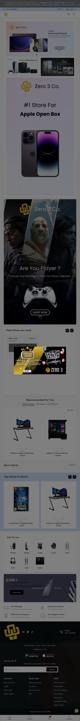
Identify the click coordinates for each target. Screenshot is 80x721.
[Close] (63, 349)
